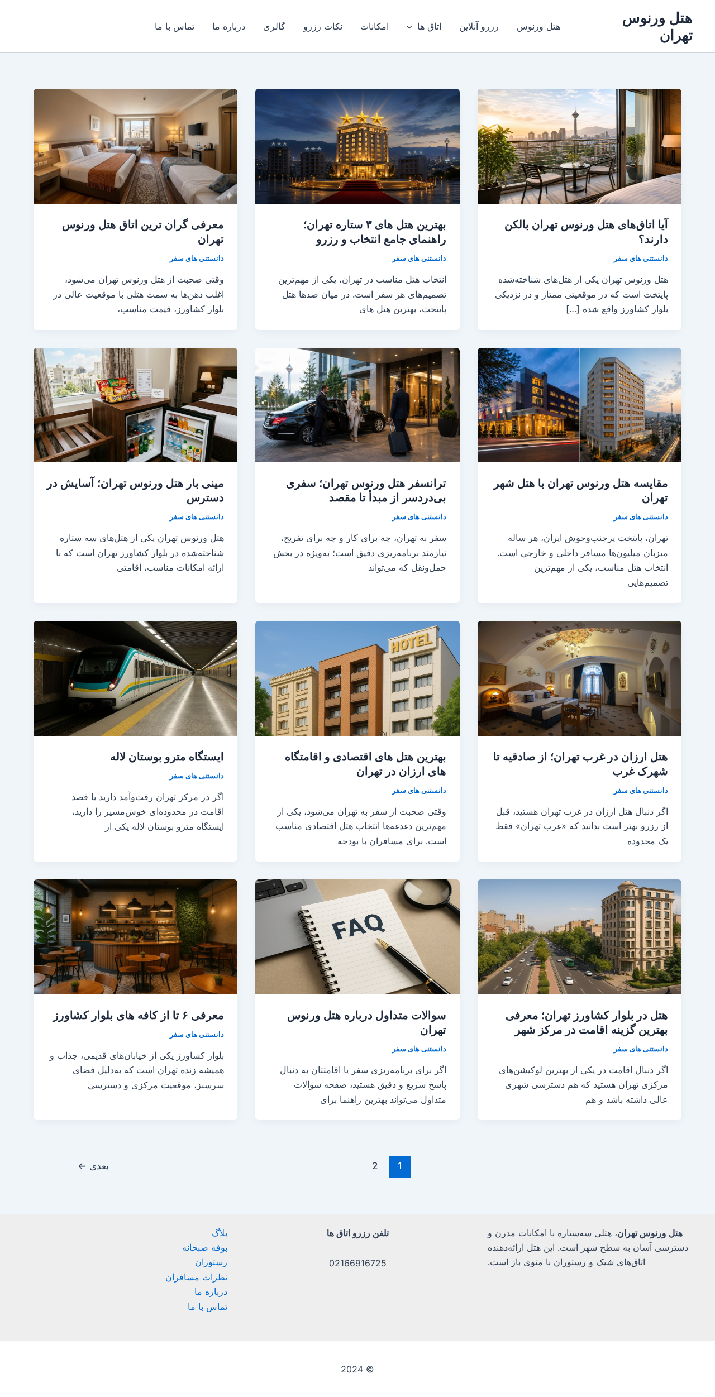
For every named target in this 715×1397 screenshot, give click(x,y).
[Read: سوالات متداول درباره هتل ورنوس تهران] (357, 935)
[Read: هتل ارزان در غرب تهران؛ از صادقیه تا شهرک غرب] (579, 677)
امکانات (374, 26)
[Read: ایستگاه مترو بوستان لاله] (135, 677)
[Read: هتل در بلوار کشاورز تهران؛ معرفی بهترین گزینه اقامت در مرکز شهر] (579, 935)
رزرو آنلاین (479, 26)
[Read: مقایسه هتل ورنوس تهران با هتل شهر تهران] (579, 404)
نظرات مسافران (196, 1277)
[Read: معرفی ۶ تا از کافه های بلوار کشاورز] (135, 935)
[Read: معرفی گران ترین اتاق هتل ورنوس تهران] (135, 145)
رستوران (211, 1261)
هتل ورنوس (538, 26)
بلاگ (219, 1232)
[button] (412, 26)
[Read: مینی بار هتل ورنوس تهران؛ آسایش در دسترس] (135, 404)
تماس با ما (174, 26)
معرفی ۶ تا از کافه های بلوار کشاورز (138, 1015)
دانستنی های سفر (641, 257)
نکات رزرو (322, 26)
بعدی (93, 1165)
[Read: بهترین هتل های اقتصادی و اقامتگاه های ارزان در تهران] (357, 677)
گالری (274, 26)
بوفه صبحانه (204, 1247)
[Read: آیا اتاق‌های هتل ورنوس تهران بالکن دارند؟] (579, 145)
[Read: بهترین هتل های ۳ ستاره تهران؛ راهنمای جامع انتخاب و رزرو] (357, 145)
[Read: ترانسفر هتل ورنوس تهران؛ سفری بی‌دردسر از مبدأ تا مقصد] (357, 404)
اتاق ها (429, 26)
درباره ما (228, 26)
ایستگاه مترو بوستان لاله (167, 756)
